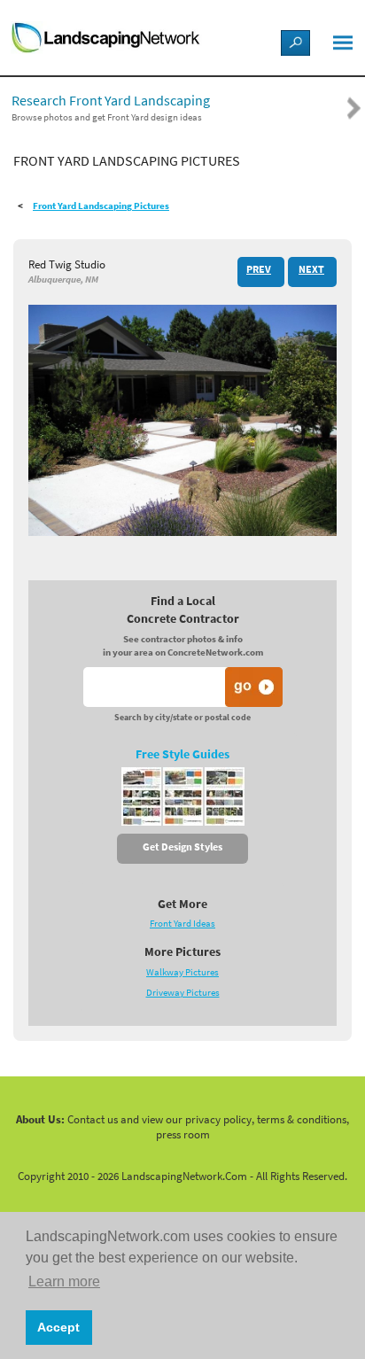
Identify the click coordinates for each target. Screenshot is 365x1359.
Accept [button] (58, 1327)
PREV (258, 269)
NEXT (311, 269)
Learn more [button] (64, 1281)
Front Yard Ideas (182, 923)
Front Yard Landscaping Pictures (101, 206)
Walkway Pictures (182, 972)
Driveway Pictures (183, 992)
